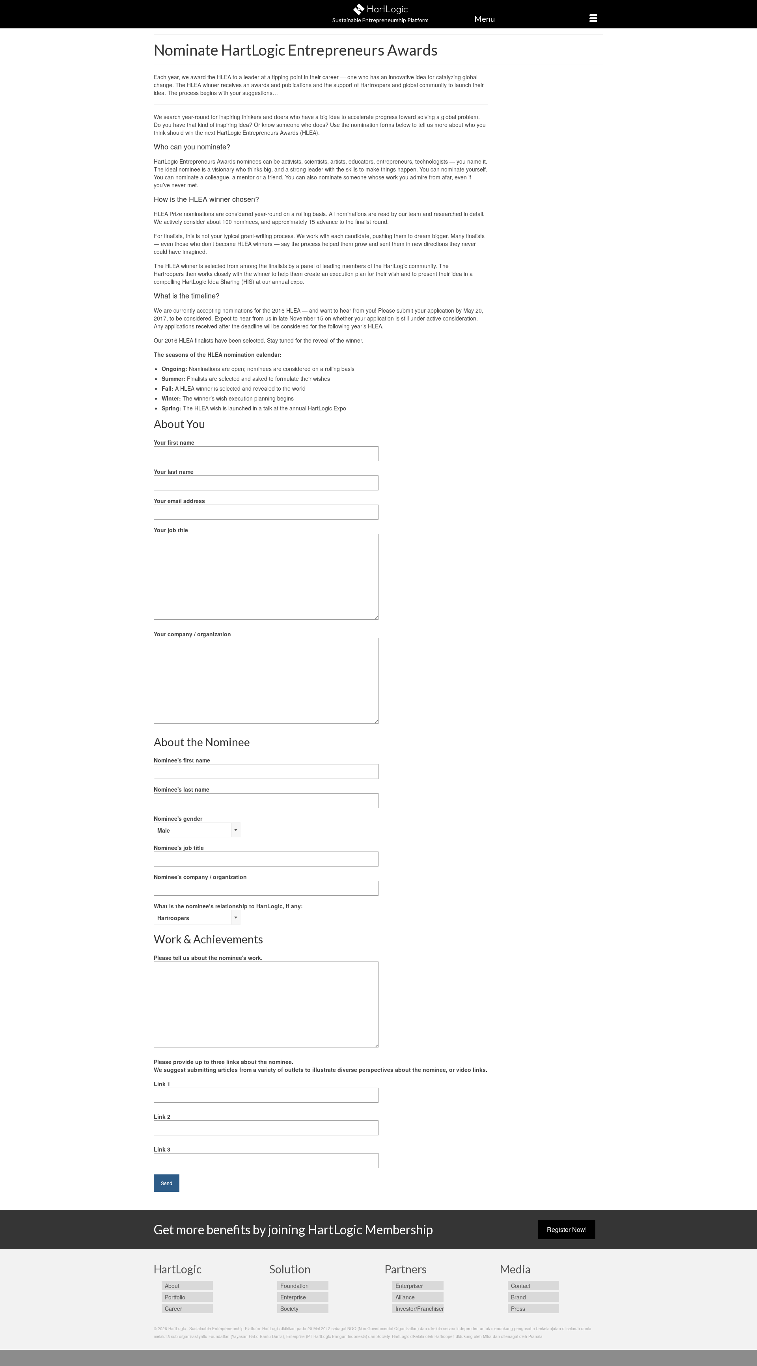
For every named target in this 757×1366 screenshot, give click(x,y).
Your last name (174, 471)
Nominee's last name (181, 789)
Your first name (174, 442)
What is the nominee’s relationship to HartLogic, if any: (228, 912)
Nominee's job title (179, 848)
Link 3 (162, 1149)
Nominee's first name (182, 760)
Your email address (179, 501)
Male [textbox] (163, 830)
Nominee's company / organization (200, 877)
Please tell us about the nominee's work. (208, 958)
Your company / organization (192, 634)
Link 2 (162, 1116)
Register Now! (567, 1229)
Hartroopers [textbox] (173, 918)
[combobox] (197, 829)
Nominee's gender (178, 824)
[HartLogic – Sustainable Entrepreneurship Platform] (380, 8)
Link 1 (162, 1084)
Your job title (171, 530)
